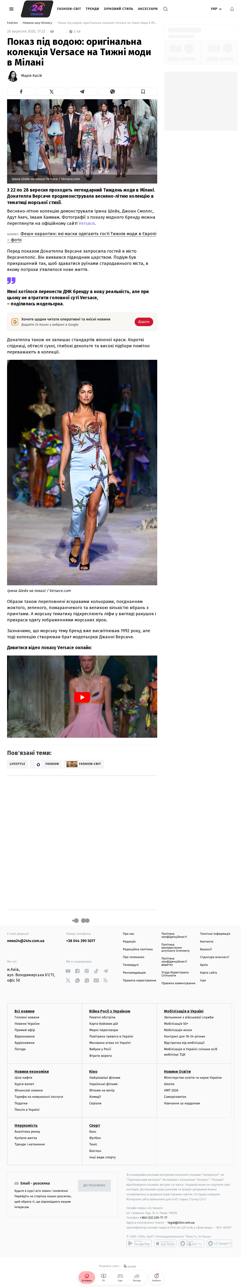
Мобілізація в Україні (184, 1011)
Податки (21, 1103)
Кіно (93, 1071)
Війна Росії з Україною (109, 1011)
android (139, 1243)
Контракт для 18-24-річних (184, 1036)
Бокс (92, 1132)
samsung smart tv (219, 1243)
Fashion (13, 23)
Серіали (95, 1103)
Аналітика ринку (27, 1132)
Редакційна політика (138, 949)
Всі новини (24, 1011)
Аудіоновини (24, 1043)
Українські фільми (103, 1084)
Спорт (94, 1125)
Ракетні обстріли (102, 1017)
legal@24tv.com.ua (181, 1222)
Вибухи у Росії (100, 1049)
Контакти (206, 941)
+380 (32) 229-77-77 (153, 1217)
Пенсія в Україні (27, 1110)
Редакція (129, 941)
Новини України (27, 1024)
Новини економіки (32, 1071)
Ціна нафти (23, 1078)
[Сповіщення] (232, 9)
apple (165, 1243)
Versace (87, 223)
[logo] (37, 9)
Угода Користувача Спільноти (175, 974)
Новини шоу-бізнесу (38, 23)
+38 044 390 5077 (80, 941)
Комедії (95, 1097)
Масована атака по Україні (110, 1043)
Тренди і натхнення (30, 1144)
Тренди (92, 9)
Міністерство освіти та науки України (193, 1078)
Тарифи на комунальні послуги (39, 1097)
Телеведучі (131, 965)
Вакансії (206, 949)
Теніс (93, 1144)
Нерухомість (26, 1125)
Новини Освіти (177, 1071)
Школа (169, 1084)
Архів (204, 965)
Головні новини (27, 1017)
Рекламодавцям (134, 972)
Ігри (203, 980)
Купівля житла (26, 1138)
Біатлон (95, 1151)
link (68, 971)
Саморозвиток (175, 1097)
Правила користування (139, 980)
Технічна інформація (215, 933)
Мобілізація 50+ (176, 1024)
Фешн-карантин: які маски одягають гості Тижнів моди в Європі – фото (81, 236)
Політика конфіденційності (174, 935)
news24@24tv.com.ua (25, 941)
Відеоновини (25, 1036)
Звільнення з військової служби (189, 1017)
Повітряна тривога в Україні (111, 1036)
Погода (20, 1049)
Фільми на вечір (101, 1090)
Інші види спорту (102, 1157)
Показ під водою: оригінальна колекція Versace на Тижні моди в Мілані (107, 23)
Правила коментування (178, 983)
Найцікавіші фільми (104, 1078)
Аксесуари (148, 9)
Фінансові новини (29, 1090)
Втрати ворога (100, 1056)
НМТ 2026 (171, 1090)
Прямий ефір (25, 1030)
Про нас (128, 933)
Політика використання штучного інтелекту (175, 947)
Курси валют (24, 1084)
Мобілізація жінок (178, 1030)
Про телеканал (133, 957)
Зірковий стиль (118, 9)
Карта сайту (208, 972)
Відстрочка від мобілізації (184, 1043)
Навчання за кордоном (182, 1103)
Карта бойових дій (103, 1024)
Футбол (95, 1138)
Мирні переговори (103, 1030)
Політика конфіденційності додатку (174, 961)
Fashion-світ (69, 9)
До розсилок (94, 1185)
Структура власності (214, 957)
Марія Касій (31, 76)
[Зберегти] (143, 91)
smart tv (191, 1243)
